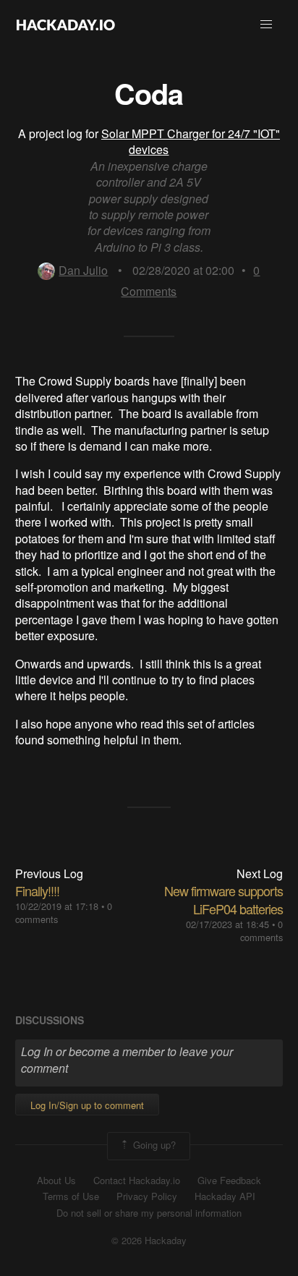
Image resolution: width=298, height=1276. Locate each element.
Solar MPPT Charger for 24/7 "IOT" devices (190, 141)
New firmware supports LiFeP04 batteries (223, 899)
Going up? (153, 1145)
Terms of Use (71, 1196)
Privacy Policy (146, 1196)
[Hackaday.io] (65, 24)
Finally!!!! (37, 890)
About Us (56, 1180)
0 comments (261, 930)
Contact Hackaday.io (136, 1180)
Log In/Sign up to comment (87, 1105)
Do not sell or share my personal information (149, 1213)
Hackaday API (225, 1196)
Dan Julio (83, 270)
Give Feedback (229, 1180)
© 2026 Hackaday (149, 1240)
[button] (266, 24)
